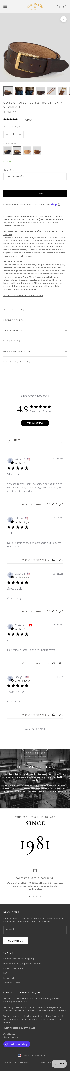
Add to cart (35, 193)
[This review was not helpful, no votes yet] (60, 504)
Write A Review (35, 422)
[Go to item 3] (30, 91)
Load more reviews (34, 728)
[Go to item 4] (41, 91)
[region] (35, 880)
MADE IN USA (11, 126)
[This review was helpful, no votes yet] (53, 504)
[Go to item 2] (19, 91)
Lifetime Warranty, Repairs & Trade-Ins (22, 963)
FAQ (5, 973)
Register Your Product (14, 968)
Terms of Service (11, 982)
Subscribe (15, 940)
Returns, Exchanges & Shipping (18, 958)
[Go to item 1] (8, 91)
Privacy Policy (10, 978)
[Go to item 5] (51, 91)
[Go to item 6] (62, 91)
